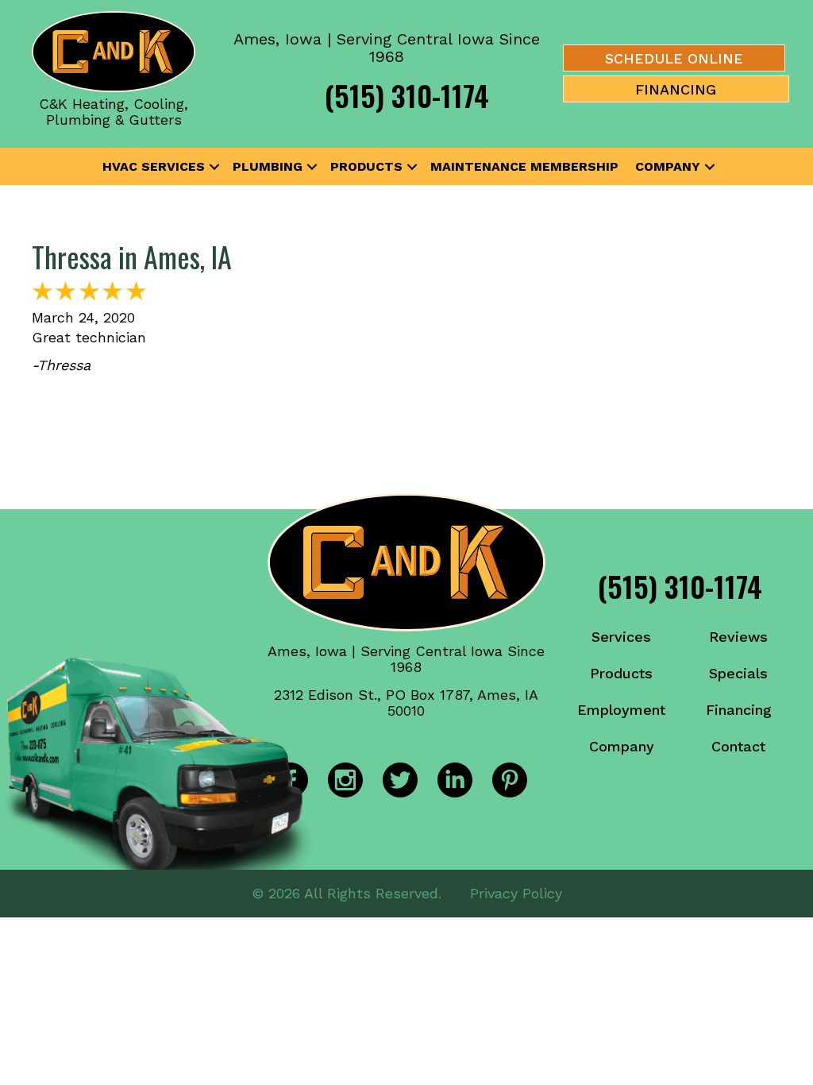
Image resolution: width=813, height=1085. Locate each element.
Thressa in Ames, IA (132, 256)
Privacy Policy (516, 893)
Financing (739, 709)
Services (621, 636)
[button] (214, 167)
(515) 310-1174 (407, 95)
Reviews (738, 636)
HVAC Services (153, 166)
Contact (738, 746)
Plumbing (267, 166)
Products (366, 166)
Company (667, 166)
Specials (738, 673)
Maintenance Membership (524, 166)
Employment (621, 709)
